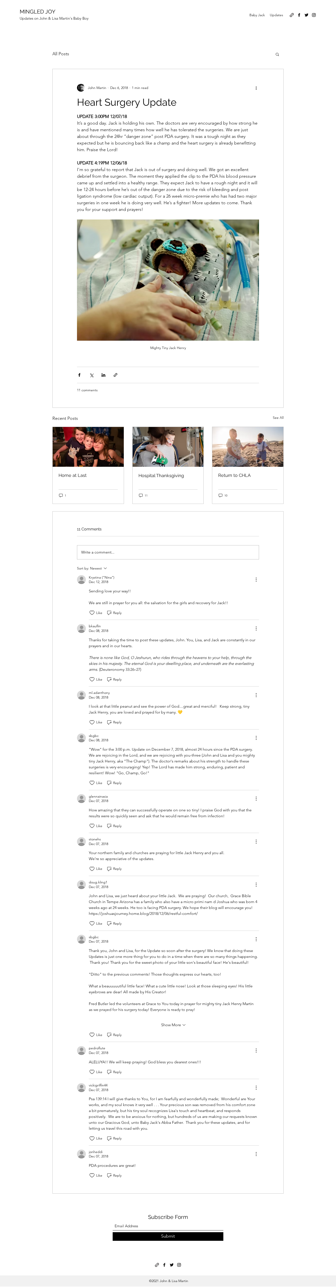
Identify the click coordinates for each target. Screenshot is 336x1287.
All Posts (60, 54)
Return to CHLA (234, 475)
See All (278, 417)
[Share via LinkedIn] (103, 375)
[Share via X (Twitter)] (91, 375)
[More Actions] (256, 580)
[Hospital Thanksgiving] (168, 447)
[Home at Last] (88, 447)
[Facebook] (299, 15)
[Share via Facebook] (79, 375)
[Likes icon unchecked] (92, 613)
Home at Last (73, 475)
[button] (277, 54)
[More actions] (256, 88)
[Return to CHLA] (247, 447)
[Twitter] (306, 15)
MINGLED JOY (37, 11)
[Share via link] (115, 375)
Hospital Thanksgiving (161, 475)
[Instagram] (313, 15)
